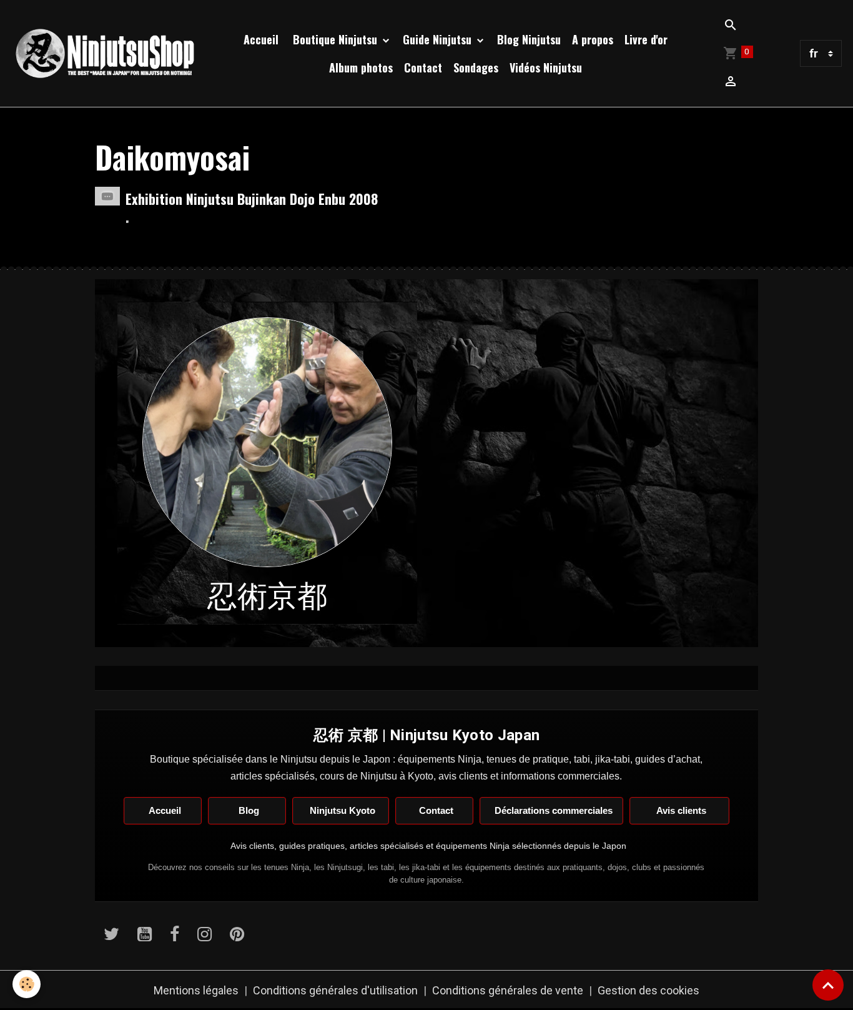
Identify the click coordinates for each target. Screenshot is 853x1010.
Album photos (361, 67)
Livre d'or (646, 39)
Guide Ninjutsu (439, 39)
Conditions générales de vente (507, 990)
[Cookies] (26, 984)
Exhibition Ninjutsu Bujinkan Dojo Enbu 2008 (252, 199)
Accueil (261, 39)
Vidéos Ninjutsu (546, 67)
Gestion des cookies (648, 990)
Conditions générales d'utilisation (335, 990)
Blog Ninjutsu (529, 39)
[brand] (105, 53)
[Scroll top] (828, 985)
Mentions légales (196, 990)
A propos (592, 39)
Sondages (475, 67)
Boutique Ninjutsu (335, 39)
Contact (423, 67)
